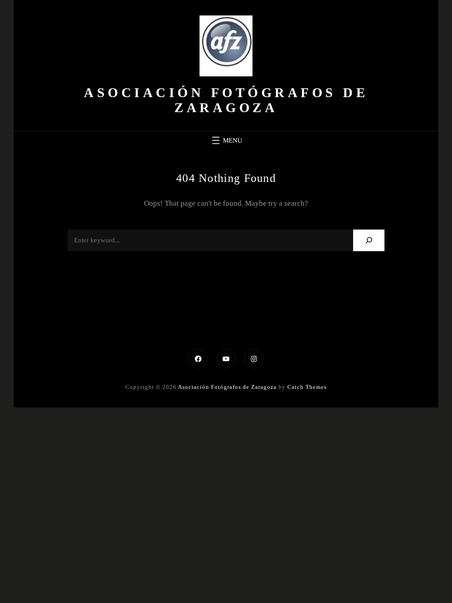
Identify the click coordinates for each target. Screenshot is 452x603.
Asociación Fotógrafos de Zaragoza (226, 100)
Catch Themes (307, 387)
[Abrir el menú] (226, 140)
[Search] (368, 240)
